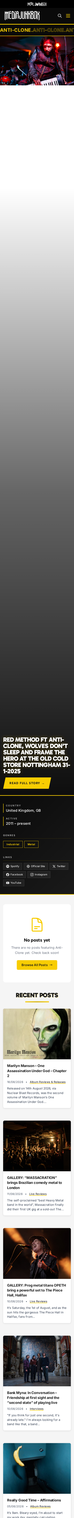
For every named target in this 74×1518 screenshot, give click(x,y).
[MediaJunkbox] (22, 16)
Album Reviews (40, 1506)
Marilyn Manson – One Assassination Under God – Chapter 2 (37, 1071)
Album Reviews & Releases (48, 1082)
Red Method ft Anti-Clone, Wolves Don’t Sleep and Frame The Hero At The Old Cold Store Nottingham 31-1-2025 (36, 755)
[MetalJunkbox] (37, 4)
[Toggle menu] (68, 16)
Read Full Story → (27, 783)
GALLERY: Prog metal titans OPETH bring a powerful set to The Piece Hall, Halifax (36, 1290)
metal (31, 844)
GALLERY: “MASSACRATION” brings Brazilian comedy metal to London (34, 1183)
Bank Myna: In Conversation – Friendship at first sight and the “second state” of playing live (33, 1398)
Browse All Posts (35, 965)
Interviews (37, 1408)
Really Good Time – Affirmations (34, 1500)
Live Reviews (38, 1194)
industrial (13, 844)
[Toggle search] (59, 15)
